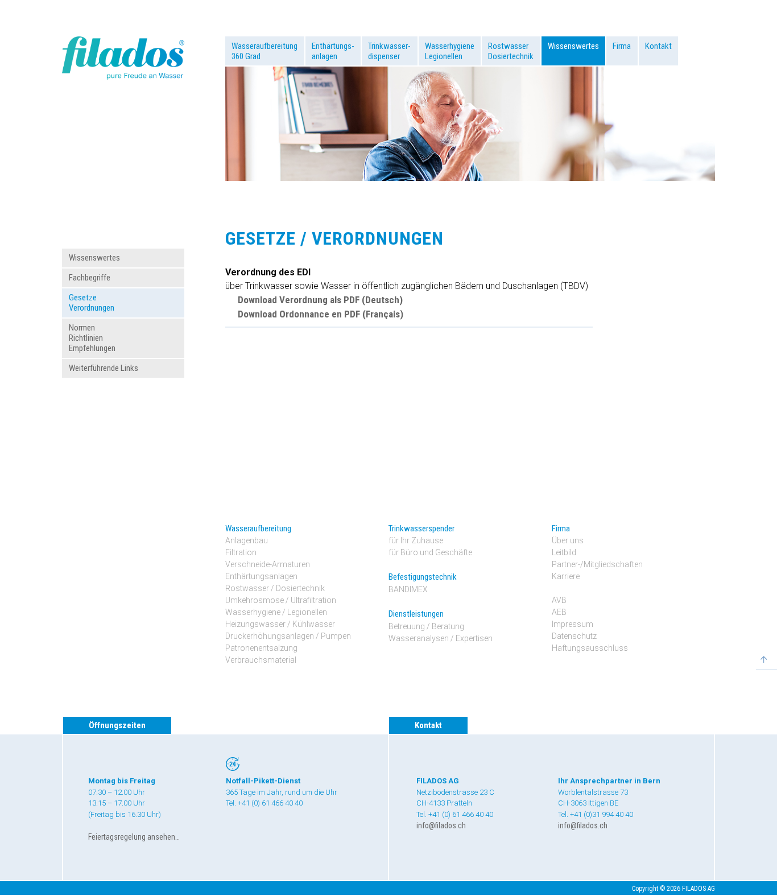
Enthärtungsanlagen (261, 576)
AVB (559, 600)
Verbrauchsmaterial (260, 659)
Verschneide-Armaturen (267, 564)
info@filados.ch (441, 825)
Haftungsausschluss (590, 648)
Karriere (566, 576)
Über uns (568, 540)
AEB (559, 612)
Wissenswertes (573, 46)
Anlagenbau (246, 540)
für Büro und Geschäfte (430, 552)
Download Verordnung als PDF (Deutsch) (320, 299)
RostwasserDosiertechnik (511, 51)
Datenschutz (574, 636)
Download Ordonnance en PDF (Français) (320, 314)
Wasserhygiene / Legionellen (276, 612)
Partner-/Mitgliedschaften (597, 564)
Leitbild (564, 552)
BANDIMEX (408, 589)
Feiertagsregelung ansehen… (134, 836)
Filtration (241, 552)
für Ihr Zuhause (415, 540)
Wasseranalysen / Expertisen (440, 638)
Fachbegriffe (89, 277)
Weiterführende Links (103, 368)
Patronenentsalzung (261, 648)
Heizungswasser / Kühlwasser (280, 624)
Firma (622, 46)
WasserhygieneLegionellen (449, 51)
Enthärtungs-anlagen (333, 51)
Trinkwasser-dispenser (389, 51)
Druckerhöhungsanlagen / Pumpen (288, 636)
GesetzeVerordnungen (91, 302)
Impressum (572, 624)
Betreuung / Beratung (426, 626)
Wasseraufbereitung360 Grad (264, 51)
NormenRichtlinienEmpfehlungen (92, 338)
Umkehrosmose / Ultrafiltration (280, 600)
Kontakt (658, 46)
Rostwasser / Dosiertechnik (275, 588)
